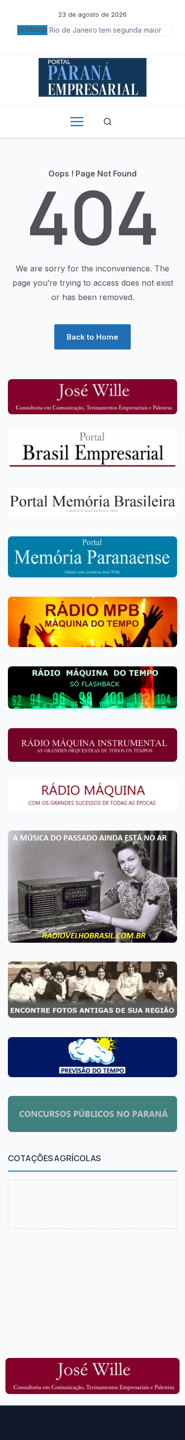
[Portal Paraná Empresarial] (92, 76)
